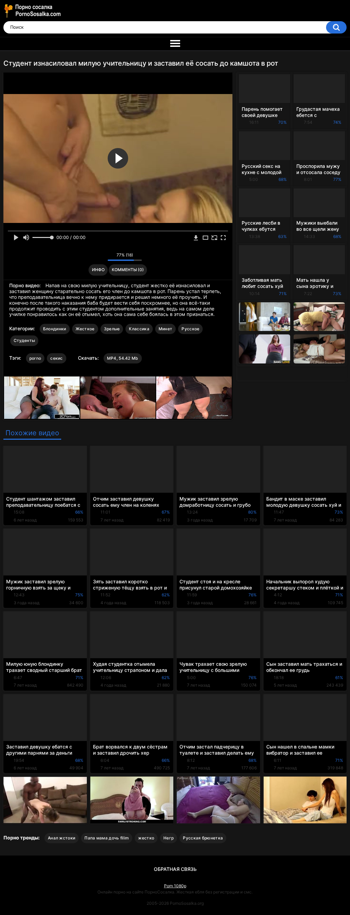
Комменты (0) (128, 269)
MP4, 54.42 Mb (122, 358)
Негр (168, 837)
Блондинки (54, 328)
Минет (166, 328)
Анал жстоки (61, 837)
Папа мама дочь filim (106, 837)
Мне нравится (91, 256)
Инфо (98, 269)
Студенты (24, 340)
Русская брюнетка (203, 837)
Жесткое (85, 328)
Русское (190, 328)
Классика (139, 328)
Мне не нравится (100, 256)
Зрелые (112, 328)
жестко (146, 837)
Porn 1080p (175, 885)
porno (35, 358)
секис (56, 358)
